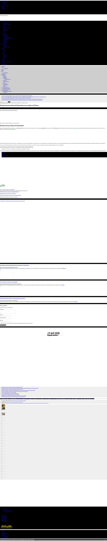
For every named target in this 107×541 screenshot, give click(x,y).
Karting (4, 57)
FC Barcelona (4, 152)
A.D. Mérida (1, 398)
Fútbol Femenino (6, 39)
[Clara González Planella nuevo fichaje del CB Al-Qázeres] (3, 423)
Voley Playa (5, 63)
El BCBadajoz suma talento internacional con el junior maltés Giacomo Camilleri (14, 395)
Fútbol (3, 33)
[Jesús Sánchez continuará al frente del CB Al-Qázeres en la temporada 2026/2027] (3, 473)
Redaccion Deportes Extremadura (9, 283)
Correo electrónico (3, 317)
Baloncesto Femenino (6, 47)
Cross (4, 25)
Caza (2, 67)
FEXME (61, 398)
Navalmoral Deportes (5, 520)
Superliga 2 (86, 398)
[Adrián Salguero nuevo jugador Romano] (3, 454)
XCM (4, 51)
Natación (3, 60)
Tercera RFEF (5, 36)
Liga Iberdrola (4, 155)
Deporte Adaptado (4, 90)
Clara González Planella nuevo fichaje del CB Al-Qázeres (10, 393)
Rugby (4, 85)
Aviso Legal (3, 534)
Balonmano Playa (7, 79)
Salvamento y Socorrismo (7, 61)
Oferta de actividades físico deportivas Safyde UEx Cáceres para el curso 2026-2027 (15, 391)
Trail (4, 31)
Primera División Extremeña (7, 37)
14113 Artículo (12, 189)
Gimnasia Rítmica (6, 81)
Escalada (4, 80)
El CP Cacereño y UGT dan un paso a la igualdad (8, 282)
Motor (3, 53)
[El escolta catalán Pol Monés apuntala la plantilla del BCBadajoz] (3, 456)
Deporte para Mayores (6, 89)
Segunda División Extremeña (7, 38)
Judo (4, 82)
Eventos (3, 6)
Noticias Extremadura (5, 508)
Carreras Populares (6, 23)
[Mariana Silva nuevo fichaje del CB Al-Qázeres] (3, 465)
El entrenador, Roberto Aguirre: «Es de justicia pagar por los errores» (12, 298)
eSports (3, 4)
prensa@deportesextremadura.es (8, 510)
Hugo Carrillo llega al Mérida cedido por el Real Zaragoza (10, 394)
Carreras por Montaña (6, 24)
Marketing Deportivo (5, 1)
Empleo (3, 530)
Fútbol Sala (5, 40)
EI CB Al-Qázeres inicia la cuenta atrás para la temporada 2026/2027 (12, 387)
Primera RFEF (5, 34)
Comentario (2, 309)
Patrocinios (5, 3)
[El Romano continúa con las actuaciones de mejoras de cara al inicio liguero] (3, 431)
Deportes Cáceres (4, 516)
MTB (4, 50)
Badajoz (4, 398)
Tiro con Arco (5, 86)
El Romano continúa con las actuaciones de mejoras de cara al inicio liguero (13, 396)
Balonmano (5, 78)
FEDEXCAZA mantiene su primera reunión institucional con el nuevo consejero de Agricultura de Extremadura (18, 390)
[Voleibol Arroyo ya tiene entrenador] (3, 470)
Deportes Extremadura (7, 110)
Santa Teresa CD (4, 156)
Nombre (1, 314)
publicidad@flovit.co (7, 511)
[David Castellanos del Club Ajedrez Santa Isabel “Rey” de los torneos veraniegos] (3, 445)
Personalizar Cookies (5, 538)
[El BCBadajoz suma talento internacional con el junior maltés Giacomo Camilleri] (3, 428)
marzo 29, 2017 (2, 267)
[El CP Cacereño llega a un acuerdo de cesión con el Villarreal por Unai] (3, 412)
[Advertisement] (53, 18)
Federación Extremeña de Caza (38, 398)
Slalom (4, 59)
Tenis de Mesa (5, 72)
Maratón (4, 28)
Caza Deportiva (5, 68)
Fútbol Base (5, 41)
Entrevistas (3, 66)
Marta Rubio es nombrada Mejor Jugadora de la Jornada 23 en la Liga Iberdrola (14, 265)
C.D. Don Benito (9, 398)
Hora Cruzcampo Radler (11, 129)
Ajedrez (4, 76)
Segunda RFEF (5, 35)
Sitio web (1, 320)
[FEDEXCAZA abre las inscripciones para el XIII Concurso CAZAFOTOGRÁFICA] (3, 467)
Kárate (3, 69)
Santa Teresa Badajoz (79, 398)
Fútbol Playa (5, 42)
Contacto (3, 532)
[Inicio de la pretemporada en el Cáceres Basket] (3, 420)
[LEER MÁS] (64, 268)
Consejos (4, 2)
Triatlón (4, 32)
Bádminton (5, 77)
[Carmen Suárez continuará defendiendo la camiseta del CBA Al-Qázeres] (3, 448)
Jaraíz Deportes (4, 518)
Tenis (2, 71)
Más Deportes (4, 75)
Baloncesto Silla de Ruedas (7, 91)
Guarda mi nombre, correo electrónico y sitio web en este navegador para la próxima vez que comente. (17, 323)
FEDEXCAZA (58, 398)
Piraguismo (3, 73)
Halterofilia (5, 83)
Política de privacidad (5, 535)
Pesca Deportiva (5, 84)
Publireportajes (4, 8)
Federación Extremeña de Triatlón (53, 398)
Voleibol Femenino (4, 64)
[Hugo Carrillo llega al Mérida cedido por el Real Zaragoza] (3, 426)
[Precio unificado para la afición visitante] (3, 442)
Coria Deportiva (4, 521)
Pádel (2, 70)
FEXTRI (62, 398)
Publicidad (3, 531)
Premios (3, 7)
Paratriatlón (5, 92)
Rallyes (4, 58)
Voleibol (3, 62)
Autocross (4, 54)
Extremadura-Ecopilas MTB (27, 398)
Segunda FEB (5, 45)
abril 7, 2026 (2, 283)
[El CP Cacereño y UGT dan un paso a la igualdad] (7, 278)
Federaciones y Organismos (6, 87)
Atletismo (3, 21)
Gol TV (3, 154)
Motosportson (4, 515)
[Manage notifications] (105, 539)
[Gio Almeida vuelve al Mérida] (3, 476)
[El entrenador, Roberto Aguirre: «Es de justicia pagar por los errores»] (7, 295)
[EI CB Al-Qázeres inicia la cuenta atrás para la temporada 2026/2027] (3, 406)
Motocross (5, 55)
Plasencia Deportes (5, 517)
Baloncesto (3, 44)
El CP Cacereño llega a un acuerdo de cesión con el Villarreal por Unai (12, 389)
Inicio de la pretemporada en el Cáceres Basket (9, 392)
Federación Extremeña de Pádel (45, 398)
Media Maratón (5, 29)
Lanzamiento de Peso (6, 27)
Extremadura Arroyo (32, 398)
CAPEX (12, 398)
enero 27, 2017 (2, 110)
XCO (4, 52)
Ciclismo (3, 48)
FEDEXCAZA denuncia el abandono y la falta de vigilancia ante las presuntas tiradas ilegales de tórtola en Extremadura (20, 388)
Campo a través (5, 22)
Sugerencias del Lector (5, 533)
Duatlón (4, 26)
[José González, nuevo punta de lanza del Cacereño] (3, 434)
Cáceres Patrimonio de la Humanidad (19, 398)
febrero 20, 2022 (2, 300)
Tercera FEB (5, 46)
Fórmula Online (5, 5)
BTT (4, 49)
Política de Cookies (5, 537)
